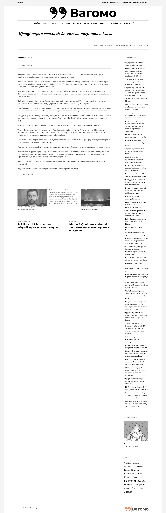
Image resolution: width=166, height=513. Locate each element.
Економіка (129, 473)
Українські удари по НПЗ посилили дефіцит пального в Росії (136, 151)
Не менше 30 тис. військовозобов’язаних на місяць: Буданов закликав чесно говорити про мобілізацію (134, 126)
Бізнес (140, 466)
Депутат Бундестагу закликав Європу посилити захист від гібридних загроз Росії (136, 353)
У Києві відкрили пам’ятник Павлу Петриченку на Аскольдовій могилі (135, 339)
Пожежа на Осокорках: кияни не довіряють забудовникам (92, 208)
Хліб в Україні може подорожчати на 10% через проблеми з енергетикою (135, 115)
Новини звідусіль (106, 45)
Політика (128, 484)
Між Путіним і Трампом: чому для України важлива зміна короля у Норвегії (136, 106)
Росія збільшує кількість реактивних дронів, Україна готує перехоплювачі (135, 167)
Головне (135, 470)
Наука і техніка (130, 477)
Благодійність (130, 466)
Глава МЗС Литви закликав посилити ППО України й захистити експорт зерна (135, 361)
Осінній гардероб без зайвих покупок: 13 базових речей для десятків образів (136, 285)
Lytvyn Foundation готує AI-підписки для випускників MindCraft (135, 381)
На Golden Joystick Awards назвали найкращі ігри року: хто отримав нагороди (38, 225)
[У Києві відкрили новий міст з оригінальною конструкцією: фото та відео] (65, 197)
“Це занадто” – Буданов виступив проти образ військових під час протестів (135, 81)
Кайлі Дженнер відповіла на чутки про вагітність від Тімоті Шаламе (136, 221)
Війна (127, 470)
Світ (134, 488)
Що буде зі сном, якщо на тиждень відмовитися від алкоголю (134, 142)
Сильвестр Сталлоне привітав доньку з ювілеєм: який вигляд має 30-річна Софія (136, 403)
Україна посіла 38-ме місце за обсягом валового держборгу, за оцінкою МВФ (136, 395)
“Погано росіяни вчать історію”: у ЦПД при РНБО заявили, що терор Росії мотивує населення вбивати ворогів (135, 328)
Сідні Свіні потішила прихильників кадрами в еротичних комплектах (134, 159)
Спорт (140, 488)
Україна (128, 491)
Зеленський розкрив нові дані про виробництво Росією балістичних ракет (136, 213)
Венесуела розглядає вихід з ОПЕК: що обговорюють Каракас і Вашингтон (135, 204)
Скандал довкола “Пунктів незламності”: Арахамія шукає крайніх (31, 208)
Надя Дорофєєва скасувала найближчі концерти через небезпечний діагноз (135, 182)
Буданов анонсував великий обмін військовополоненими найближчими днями (135, 190)
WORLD (127, 462)
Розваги (127, 488)
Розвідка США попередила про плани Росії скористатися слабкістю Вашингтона (136, 240)
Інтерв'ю (136, 463)
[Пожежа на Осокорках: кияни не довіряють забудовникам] (95, 197)
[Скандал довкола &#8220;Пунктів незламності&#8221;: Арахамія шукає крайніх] (32, 197)
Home (96, 45)
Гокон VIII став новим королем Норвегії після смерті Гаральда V (136, 276)
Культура (139, 473)
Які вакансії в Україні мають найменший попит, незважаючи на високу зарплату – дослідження (89, 227)
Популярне (140, 484)
